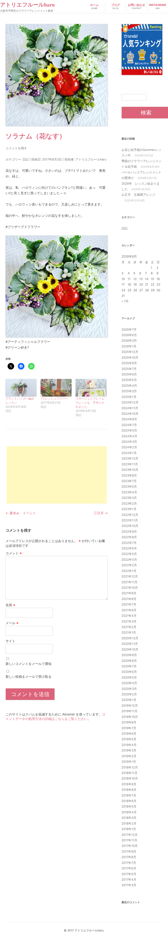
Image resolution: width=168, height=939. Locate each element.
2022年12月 (129, 515)
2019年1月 (128, 762)
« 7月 (125, 301)
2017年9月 (128, 851)
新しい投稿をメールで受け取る (28, 677)
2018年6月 (128, 801)
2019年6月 (128, 734)
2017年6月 (128, 868)
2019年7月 (128, 728)
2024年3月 (129, 442)
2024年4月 (129, 436)
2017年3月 (128, 885)
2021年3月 (128, 621)
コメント (14, 553)
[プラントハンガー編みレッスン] (21, 388)
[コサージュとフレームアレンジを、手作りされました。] (91, 388)
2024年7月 (129, 425)
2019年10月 (129, 717)
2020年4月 (129, 683)
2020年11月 (129, 644)
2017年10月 (129, 846)
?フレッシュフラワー (54, 398)
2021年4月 (129, 616)
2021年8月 (128, 599)
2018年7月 (128, 795)
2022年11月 (129, 520)
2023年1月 (128, 509)
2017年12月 (129, 835)
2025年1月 (128, 397)
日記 (26, 159)
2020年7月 (129, 666)
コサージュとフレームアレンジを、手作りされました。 (90, 402)
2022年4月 (129, 560)
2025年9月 (129, 363)
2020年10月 (129, 649)
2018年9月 (128, 784)
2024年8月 (129, 419)
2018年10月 (129, 778)
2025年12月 (129, 352)
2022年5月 (129, 554)
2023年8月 (129, 475)
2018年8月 (128, 790)
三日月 (101, 513)
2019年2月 (128, 756)
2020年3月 (129, 689)
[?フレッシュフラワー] (56, 388)
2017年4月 (128, 879)
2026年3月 (129, 340)
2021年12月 (129, 576)
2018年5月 (128, 806)
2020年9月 (129, 655)
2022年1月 (128, 571)
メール (12, 623)
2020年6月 (129, 672)
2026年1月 (128, 346)
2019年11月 (129, 711)
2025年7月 (129, 369)
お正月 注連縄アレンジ (138, 195)
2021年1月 (128, 632)
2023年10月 (129, 470)
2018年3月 (128, 818)
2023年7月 (129, 481)
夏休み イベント (21, 513)
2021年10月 (129, 588)
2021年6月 (128, 610)
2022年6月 (129, 548)
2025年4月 (129, 386)
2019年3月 (128, 750)
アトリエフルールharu (27, 4)
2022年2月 (129, 565)
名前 (10, 605)
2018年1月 (128, 829)
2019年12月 (129, 705)
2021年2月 (128, 627)
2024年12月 (129, 402)
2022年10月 (129, 526)
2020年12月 (129, 638)
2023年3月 (129, 498)
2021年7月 (128, 604)
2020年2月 (129, 694)
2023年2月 (129, 503)
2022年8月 (129, 537)
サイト (10, 641)
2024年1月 (129, 453)
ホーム (94, 6)
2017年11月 (129, 840)
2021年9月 (128, 593)
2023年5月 (129, 486)
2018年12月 (129, 767)
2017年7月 (128, 863)
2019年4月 (129, 745)
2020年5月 (129, 677)
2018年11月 (129, 773)
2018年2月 (128, 823)
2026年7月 (129, 329)
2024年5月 (129, 430)
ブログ (115, 6)
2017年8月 (128, 857)
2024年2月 (129, 447)
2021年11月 (129, 582)
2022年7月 (129, 543)
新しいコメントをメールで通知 (28, 664)
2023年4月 (129, 492)
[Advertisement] (57, 475)
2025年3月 (129, 391)
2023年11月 (129, 464)
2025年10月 (129, 357)
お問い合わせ (136, 6)
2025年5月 (129, 380)
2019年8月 (128, 722)
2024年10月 (129, 414)
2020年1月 (128, 700)
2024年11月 (129, 408)
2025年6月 (129, 374)
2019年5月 (128, 739)
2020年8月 (129, 661)
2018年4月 (129, 812)
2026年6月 (129, 335)
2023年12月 (129, 458)
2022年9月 (129, 531)
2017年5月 (128, 874)
